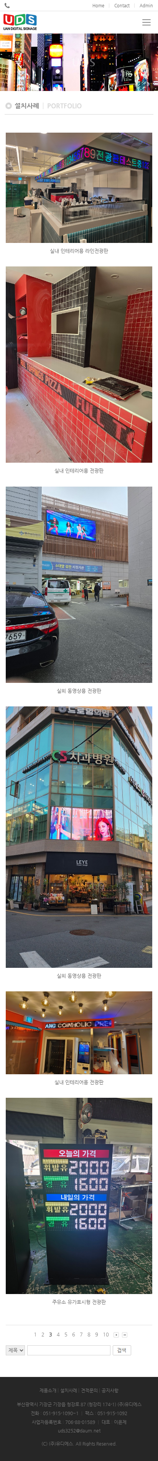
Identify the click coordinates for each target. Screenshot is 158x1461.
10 (106, 1334)
